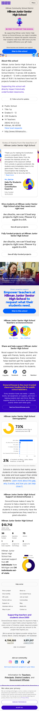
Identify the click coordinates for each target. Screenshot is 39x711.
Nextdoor (33, 375)
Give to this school (19, 51)
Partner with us (7, 600)
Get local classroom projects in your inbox (19, 667)
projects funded (29, 641)
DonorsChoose (6, 2)
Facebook (15, 375)
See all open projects (19, 227)
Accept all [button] (19, 707)
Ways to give (6, 609)
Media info (23, 606)
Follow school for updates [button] (20, 99)
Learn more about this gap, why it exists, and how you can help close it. (20, 483)
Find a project (6, 590)
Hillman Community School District (19, 8)
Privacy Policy (25, 697)
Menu (33, 3)
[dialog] (19, 698)
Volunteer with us (7, 606)
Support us (5, 603)
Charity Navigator (19, 636)
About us (22, 590)
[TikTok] (28, 662)
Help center (19, 584)
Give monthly (6, 594)
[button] (5, 372)
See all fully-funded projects (19, 254)
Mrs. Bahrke (9, 180)
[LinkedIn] (16, 662)
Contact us (23, 609)
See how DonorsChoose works (19, 407)
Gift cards (5, 597)
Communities (24, 600)
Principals (9, 677)
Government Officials (19, 680)
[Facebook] (22, 662)
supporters (10, 641)
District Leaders (22, 677)
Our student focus (25, 594)
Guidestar (33, 636)
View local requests (13, 128)
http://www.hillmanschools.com (16, 131)
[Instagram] (10, 662)
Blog (21, 603)
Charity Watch (7, 636)
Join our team (24, 597)
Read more (10, 175)
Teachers (26, 675)
